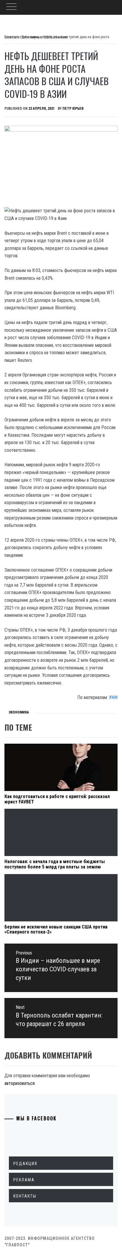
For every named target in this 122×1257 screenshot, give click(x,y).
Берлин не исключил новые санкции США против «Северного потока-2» (55, 929)
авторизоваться (19, 1083)
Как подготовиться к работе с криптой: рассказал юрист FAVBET (57, 799)
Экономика (19, 712)
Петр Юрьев (73, 108)
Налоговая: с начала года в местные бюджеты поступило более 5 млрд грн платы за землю (54, 864)
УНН (113, 697)
